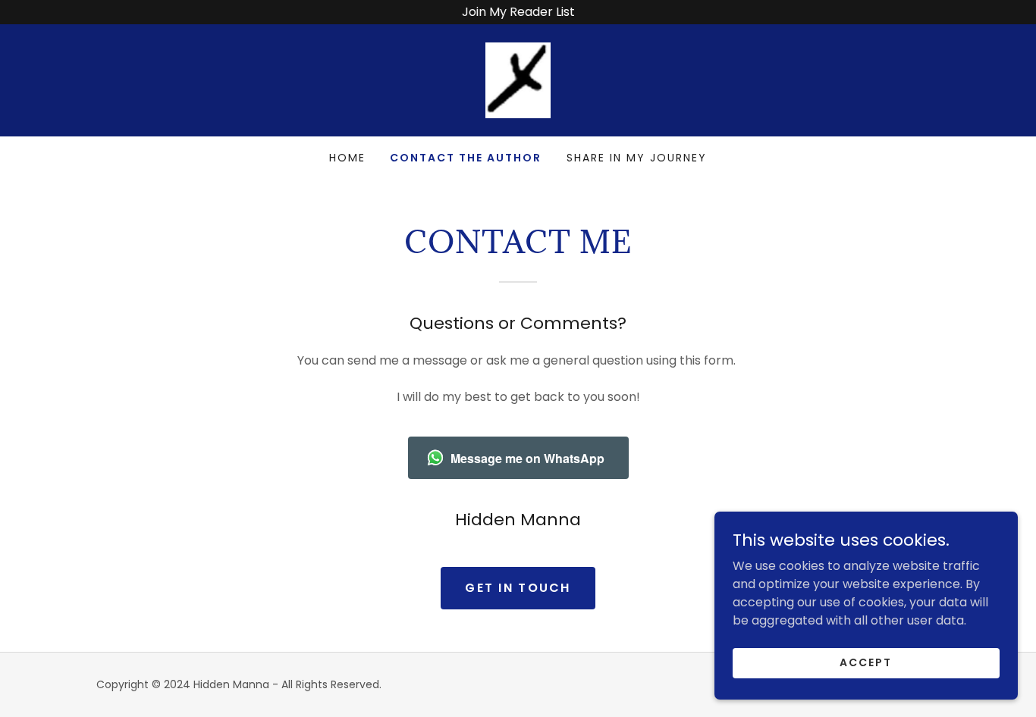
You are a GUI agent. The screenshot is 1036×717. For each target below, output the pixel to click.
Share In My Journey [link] (637, 157)
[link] (518, 79)
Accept (866, 662)
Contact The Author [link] (466, 157)
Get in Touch (517, 587)
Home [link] (347, 157)
